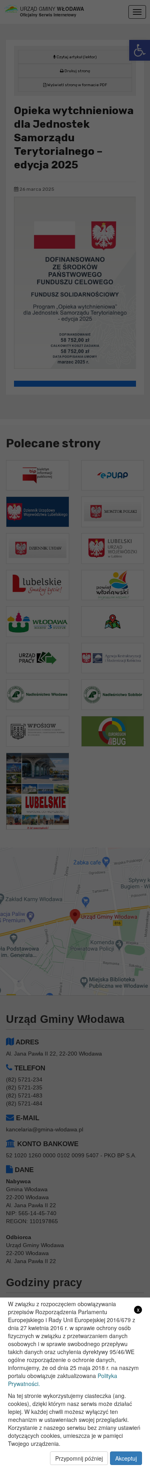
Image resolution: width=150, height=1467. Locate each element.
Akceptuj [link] (126, 1458)
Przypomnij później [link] (79, 1458)
